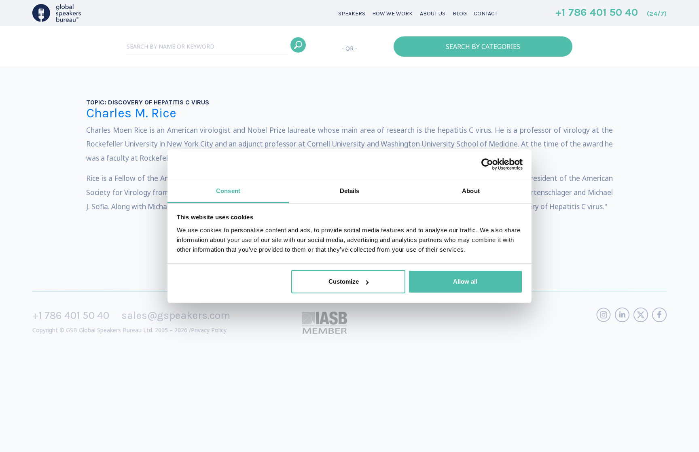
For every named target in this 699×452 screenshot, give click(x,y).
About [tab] (471, 190)
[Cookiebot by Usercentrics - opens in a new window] (487, 164)
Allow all (465, 281)
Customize (343, 281)
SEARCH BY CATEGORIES (483, 46)
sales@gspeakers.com (175, 315)
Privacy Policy (209, 330)
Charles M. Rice (131, 113)
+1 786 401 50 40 (611, 13)
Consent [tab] (228, 190)
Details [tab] (350, 190)
